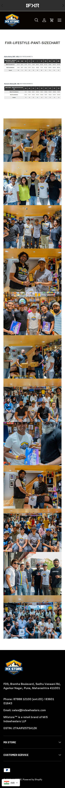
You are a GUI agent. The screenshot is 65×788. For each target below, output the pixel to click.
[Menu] (59, 20)
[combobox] (11, 782)
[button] (52, 20)
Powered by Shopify (32, 779)
